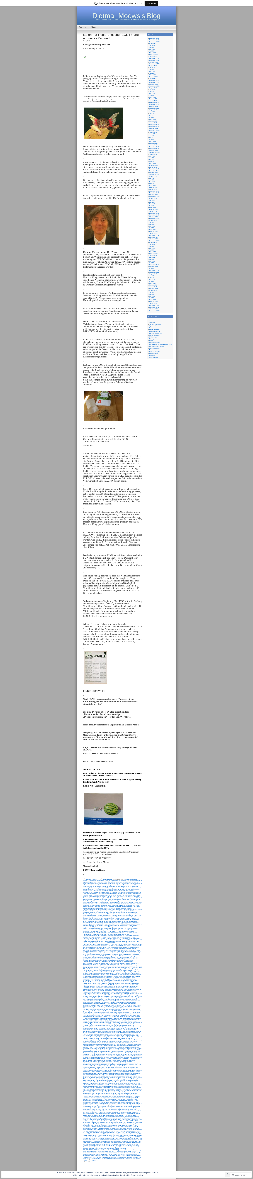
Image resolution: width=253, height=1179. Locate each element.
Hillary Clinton (119, 998)
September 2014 (154, 241)
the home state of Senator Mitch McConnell (114, 1093)
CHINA (85, 921)
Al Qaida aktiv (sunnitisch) (100, 890)
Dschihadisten (115, 963)
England (90, 967)
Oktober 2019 (153, 128)
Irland (115, 1008)
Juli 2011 (152, 276)
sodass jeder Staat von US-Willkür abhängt (101, 1073)
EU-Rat (106, 971)
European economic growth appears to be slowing (104, 977)
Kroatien (101, 1022)
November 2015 (154, 215)
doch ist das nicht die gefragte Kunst (122, 961)
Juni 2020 (152, 113)
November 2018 (154, 148)
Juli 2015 (152, 222)
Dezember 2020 (154, 102)
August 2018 (153, 154)
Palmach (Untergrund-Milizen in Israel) (124, 1048)
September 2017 (154, 174)
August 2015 (153, 220)
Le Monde (98, 1024)
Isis (119, 1008)
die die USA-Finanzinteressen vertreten (104, 957)
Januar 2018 (153, 167)
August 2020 (153, 110)
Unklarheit (130, 1113)
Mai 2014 (152, 248)
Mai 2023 (152, 49)
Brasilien (85, 914)
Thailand (133, 1079)
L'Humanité (115, 1022)
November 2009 (154, 307)
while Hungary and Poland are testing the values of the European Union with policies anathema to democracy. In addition (111, 1146)
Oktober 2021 (153, 84)
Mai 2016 (152, 204)
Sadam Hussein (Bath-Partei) (120, 1058)
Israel (112, 1009)
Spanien (117, 1073)
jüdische (138, 1018)
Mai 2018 (152, 159)
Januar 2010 (153, 303)
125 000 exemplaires (111, 880)
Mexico (124, 1037)
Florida (85, 982)
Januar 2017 (153, 189)
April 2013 (152, 263)
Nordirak (93, 1042)
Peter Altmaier (132, 1050)
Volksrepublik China (110, 1121)
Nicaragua (126, 1041)
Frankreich (104, 983)
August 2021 (153, 88)
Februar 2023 (153, 54)
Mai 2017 (152, 182)
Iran (99, 1008)
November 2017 (154, 170)
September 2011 (154, 272)
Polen (96, 1051)
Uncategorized (107, 879)
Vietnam (113, 1118)
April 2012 (152, 268)
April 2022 (152, 73)
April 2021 (152, 95)
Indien (102, 1006)
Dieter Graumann (154, 331)
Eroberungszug (87, 970)
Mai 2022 (152, 71)
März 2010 (152, 299)
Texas (128, 1079)
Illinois (105, 1000)
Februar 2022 (153, 77)
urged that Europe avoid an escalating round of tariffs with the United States (111, 1114)
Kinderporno (153, 339)
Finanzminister (105, 980)
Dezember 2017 (154, 169)
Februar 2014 (153, 253)
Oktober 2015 (153, 217)
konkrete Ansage (88, 1022)
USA (134, 1115)
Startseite (83, 27)
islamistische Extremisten (97, 1009)
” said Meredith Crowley (101, 906)
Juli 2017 (152, 178)
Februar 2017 (153, 187)
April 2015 (152, 228)
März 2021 (152, 97)
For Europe (91, 982)
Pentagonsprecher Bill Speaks (118, 1050)
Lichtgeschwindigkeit (129, 1029)
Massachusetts (112, 1037)
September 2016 (154, 196)
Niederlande (134, 1041)
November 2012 (154, 264)
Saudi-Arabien (87, 1060)
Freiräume (111, 983)
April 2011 (152, 281)
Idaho (100, 1000)
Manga (151, 340)
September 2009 (154, 311)
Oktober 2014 (153, 239)
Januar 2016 (153, 211)
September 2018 (154, 152)
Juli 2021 (152, 89)
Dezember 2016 (154, 191)
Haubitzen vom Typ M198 (122, 993)
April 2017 (152, 183)
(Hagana (85, 880)
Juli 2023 (152, 45)
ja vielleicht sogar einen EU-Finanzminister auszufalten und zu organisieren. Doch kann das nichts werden (112, 1017)
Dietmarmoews (105, 961)
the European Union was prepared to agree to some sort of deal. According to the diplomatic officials (111, 1086)
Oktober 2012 (153, 266)
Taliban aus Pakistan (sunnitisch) (93, 1079)
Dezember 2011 (154, 270)
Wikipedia (152, 355)
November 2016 (154, 193)
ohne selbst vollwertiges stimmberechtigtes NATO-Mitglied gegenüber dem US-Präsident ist (108, 1043)
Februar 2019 (153, 143)
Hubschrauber (133, 999)
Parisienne (86, 1050)
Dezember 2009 (154, 305)
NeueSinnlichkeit (117, 1041)
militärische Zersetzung (96, 1038)
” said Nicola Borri (126, 906)
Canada (116, 919)
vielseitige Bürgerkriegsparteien (100, 1118)
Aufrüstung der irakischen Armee (101, 905)
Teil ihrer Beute (112, 1079)
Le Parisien (120, 1024)
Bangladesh (102, 909)
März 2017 (152, 185)
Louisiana (97, 1034)
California (105, 916)
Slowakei (106, 1066)
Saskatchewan (134, 1058)
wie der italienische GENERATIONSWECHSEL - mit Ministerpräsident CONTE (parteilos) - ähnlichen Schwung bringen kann (112, 1150)
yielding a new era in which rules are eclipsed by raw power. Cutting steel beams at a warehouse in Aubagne (112, 1157)
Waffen (132, 1121)
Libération (119, 1029)
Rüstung (106, 1057)
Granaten (133, 992)
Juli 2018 (152, 156)
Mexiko (129, 1037)
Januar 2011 (153, 287)
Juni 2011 (152, 277)
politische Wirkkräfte (104, 1051)
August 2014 (153, 242)
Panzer (139, 1048)
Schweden (123, 1061)
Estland (95, 970)
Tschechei (109, 1110)
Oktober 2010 (153, 288)
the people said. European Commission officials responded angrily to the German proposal (111, 1097)
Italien (130, 1013)
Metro (119, 1037)
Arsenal (85, 902)
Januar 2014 (153, 255)
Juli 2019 (152, 134)
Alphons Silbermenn (155, 326)
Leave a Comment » (92, 879)
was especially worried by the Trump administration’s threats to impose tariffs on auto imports (112, 1123)
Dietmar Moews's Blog (126, 15)
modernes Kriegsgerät (89, 1041)
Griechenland (93, 993)
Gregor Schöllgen (154, 335)
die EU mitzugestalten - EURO (126, 957)
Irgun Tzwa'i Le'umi (107, 1008)
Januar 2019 (153, 145)
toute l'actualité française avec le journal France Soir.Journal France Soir (114, 1109)
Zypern (85, 1160)
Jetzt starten (151, 3)
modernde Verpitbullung (134, 1040)
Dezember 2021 (154, 80)
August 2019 (153, 132)
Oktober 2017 (153, 172)
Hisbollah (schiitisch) (122, 999)
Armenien (139, 901)
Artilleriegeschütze (93, 902)
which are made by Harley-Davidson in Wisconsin (102, 1142)
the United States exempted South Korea (95, 1105)
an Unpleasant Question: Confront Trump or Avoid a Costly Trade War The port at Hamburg (111, 897)
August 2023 (153, 43)
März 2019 (152, 141)
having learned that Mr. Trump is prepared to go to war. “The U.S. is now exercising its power (112, 994)
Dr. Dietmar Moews (104, 963)
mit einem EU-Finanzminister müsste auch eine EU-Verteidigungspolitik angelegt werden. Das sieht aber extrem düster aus (108, 1039)
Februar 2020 (153, 121)
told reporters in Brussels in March (126, 1108)
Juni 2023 (152, 47)
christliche (91, 921)
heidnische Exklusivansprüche (96, 998)
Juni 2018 (152, 158)
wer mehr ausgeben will (90, 1138)
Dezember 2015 (154, 213)
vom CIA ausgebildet (123, 1121)
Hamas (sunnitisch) (107, 993)
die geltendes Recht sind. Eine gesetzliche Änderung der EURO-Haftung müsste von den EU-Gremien (110, 959)
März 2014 (152, 252)
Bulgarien (92, 914)
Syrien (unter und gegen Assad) (127, 1077)
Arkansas (132, 901)
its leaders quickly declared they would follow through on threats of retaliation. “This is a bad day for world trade (111, 1015)
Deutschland (87, 950)
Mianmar (134, 1037)
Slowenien (113, 1066)
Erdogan (134, 969)
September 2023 (154, 42)
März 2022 (152, 75)
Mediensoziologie (154, 342)
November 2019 (154, 126)
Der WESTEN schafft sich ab (127, 948)
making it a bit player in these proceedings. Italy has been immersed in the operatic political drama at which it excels (110, 1034)
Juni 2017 (152, 180)
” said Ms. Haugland (115, 906)
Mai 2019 (152, 137)
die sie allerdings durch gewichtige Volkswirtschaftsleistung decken (109, 960)
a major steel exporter (107, 885)
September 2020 (154, 108)
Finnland (135, 980)
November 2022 (154, 60)
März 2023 (152, 53)
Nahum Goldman (154, 348)
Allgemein (152, 322)
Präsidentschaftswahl (117, 1053)
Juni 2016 (152, 202)
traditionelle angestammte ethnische (94, 1110)
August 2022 (153, 65)
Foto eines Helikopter (102, 982)
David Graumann (154, 329)
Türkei (105, 1079)
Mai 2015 (152, 226)
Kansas (118, 1021)
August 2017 (153, 176)
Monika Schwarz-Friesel (156, 346)
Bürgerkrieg (119, 909)
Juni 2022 (152, 69)
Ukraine (92, 1112)
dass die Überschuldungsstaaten (129, 935)
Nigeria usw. (86, 1042)
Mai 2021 (152, 93)
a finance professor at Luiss (91, 885)
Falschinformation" (125, 977)
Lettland (112, 1029)
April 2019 (152, 139)
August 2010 (153, 290)
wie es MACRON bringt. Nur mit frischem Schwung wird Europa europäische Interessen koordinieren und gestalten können (109, 1152)
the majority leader (117, 1096)
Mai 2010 (152, 296)
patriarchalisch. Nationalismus (99, 1050)
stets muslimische (126, 1073)
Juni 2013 (152, 259)
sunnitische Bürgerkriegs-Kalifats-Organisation (103, 1077)
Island (108, 1009)
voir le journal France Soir (96, 1121)
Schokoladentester (106, 1061)
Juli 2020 (152, 112)
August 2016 (153, 198)
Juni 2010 (152, 294)
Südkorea (102, 1060)
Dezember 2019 (154, 124)
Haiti (99, 993)
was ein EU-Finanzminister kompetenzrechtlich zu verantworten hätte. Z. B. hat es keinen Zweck (112, 1121)
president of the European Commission (95, 1054)
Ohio (116, 1042)
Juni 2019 (152, 135)
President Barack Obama (132, 1053)
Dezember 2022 (154, 58)
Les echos (97, 1027)
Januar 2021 (153, 100)
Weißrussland (108, 1126)
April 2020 (152, 117)
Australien (115, 905)
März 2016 (152, 207)
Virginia (85, 1121)
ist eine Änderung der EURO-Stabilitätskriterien (112, 1011)
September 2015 (154, 218)
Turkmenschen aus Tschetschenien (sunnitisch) (127, 1110)
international (116, 1006)
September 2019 (154, 130)
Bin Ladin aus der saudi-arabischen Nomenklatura (121, 912)
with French (90, 1155)
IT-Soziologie (153, 337)
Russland (108, 1058)
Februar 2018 (153, 165)
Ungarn (113, 1113)
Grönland (86, 993)
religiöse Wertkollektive (116, 1057)
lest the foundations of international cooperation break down (119, 1027)
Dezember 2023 (154, 38)
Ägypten (92, 908)
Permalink (95, 1160)
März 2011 (152, 283)
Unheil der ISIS (121, 1113)
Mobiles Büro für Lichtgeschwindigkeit (160, 344)
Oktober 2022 (153, 62)
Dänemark (104, 945)
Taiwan (140, 1077)
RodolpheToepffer (154, 351)
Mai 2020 (152, 115)
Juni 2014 (152, 246)
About (93, 27)
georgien (92, 986)
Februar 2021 (153, 99)
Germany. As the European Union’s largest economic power (112, 992)
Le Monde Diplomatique (109, 1024)
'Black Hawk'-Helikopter (130, 879)
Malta (137, 1035)
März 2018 (152, 163)
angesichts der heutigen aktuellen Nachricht (102, 901)
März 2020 (152, 119)
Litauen (91, 1034)
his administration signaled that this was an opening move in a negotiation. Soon (111, 998)
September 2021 (154, 86)
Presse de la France (114, 1054)
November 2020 (154, 104)
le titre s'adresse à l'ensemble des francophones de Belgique (108, 1025)
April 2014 (152, 250)
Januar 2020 (153, 123)
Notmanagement (109, 1042)
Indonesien (108, 1006)
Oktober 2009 (153, 309)
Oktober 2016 (153, 194)
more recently (107, 1041)
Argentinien (120, 901)
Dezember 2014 (154, 235)
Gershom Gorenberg (155, 333)
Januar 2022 (153, 78)
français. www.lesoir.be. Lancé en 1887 (121, 982)
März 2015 (152, 229)
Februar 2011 (153, 285)
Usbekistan (86, 1116)
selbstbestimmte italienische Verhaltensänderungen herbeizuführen (103, 1063)
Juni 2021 (152, 91)
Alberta (111, 890)
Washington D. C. (88, 1125)
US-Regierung (128, 1115)
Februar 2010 (153, 301)
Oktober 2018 (153, 150)
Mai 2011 (152, 279)
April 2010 (152, 298)
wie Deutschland (92, 1151)
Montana (100, 1041)
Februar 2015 (153, 231)
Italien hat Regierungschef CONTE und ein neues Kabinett (111, 1014)
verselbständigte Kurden (132, 1116)
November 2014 (154, 237)
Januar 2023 (153, 56)
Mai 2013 (152, 261)
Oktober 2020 (153, 106)
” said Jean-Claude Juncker (126, 905)
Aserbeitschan (125, 903)
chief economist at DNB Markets (129, 919)
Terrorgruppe (122, 1079)
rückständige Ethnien (96, 1057)
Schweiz (129, 1061)
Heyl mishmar (110, 998)
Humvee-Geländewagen (90, 1000)
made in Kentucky (114, 1034)
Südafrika (95, 1060)
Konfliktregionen (127, 1021)
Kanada (85, 1019)
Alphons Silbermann (155, 324)
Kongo (135, 1021)
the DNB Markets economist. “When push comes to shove (119, 1083)
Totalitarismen (87, 1109)
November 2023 (154, 40)
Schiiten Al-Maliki (111, 1060)
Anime (151, 328)
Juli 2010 (152, 292)
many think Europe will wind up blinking (95, 1037)
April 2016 (152, 206)
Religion (126, 1057)
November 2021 (154, 82)
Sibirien (100, 1066)
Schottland (116, 1061)
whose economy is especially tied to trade (101, 1148)
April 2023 (152, 51)
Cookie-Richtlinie (137, 1175)
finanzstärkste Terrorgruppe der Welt (121, 980)
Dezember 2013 (154, 257)
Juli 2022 (152, 67)
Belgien (126, 909)
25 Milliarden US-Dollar (125, 880)
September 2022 (154, 64)
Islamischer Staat (125, 1008)
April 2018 (152, 161)
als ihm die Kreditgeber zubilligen (124, 890)
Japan (133, 1018)
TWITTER (86, 1112)
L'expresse (107, 1022)
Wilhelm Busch (153, 357)
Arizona (127, 901)
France (90, 983)
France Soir (96, 983)
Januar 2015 (153, 233)
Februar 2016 (153, 209)
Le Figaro (91, 1024)
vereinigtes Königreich (117, 1116)
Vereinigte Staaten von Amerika (100, 1116)
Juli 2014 (152, 244)
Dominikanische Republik (90, 963)
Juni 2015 (152, 224)
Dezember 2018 (154, 147)
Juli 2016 (152, 200)
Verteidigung (87, 1118)
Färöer (92, 979)
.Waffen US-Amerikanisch (96, 880)
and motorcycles (128, 898)
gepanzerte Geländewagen (104, 986)
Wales (137, 1121)
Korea (96, 1022)
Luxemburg (104, 1034)
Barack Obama (111, 909)
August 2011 (153, 274)
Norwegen (100, 1042)
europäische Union (108, 973)
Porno (151, 350)
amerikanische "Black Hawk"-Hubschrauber (96, 892)
